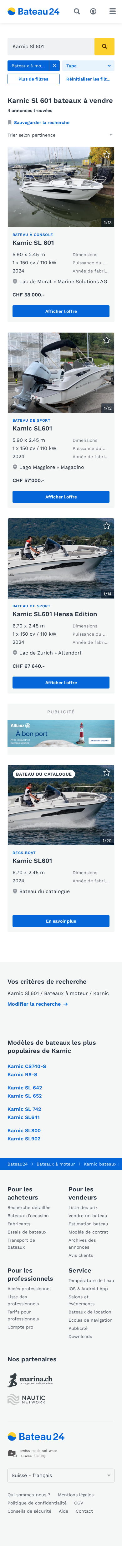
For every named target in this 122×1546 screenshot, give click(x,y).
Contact (84, 1511)
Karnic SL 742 (24, 1109)
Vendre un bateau (88, 1215)
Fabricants (19, 1223)
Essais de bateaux (27, 1231)
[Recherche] (78, 11)
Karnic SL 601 (33, 242)
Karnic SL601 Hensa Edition (55, 614)
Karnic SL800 (24, 1130)
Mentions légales (76, 1494)
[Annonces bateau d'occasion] (34, 11)
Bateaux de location (90, 1311)
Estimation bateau (88, 1223)
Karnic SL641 (24, 1117)
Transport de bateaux (21, 1244)
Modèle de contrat (88, 1231)
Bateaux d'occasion (28, 1215)
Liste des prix (83, 1207)
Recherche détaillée (29, 1207)
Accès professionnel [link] (29, 1288)
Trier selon (19, 135)
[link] (54, 65)
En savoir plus (61, 921)
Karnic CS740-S (27, 1066)
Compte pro (20, 1327)
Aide (63, 1511)
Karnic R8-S (22, 1074)
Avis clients (81, 1255)
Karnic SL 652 (25, 1096)
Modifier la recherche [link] (34, 1004)
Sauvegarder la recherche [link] (41, 122)
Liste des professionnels (23, 1300)
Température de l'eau (91, 1280)
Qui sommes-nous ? (29, 1494)
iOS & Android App (88, 1288)
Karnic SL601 (32, 428)
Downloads (80, 1336)
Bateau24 (18, 1164)
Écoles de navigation (91, 1320)
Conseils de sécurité (29, 1511)
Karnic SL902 (24, 1139)
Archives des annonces (82, 1244)
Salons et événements (81, 1300)
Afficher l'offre (61, 311)
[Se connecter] (94, 11)
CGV (78, 1502)
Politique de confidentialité (37, 1502)
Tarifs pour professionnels (23, 1315)
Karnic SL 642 (25, 1088)
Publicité (78, 1328)
